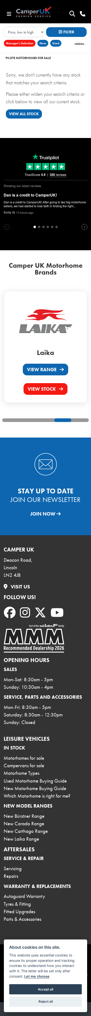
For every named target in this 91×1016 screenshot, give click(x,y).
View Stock (42, 389)
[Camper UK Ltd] (37, 12)
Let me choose (37, 976)
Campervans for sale (24, 765)
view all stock (24, 113)
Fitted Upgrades (19, 911)
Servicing (13, 868)
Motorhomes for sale (24, 758)
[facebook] (11, 613)
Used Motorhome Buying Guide (35, 781)
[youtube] (58, 613)
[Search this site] (72, 13)
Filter (68, 31)
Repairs (11, 876)
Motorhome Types (21, 773)
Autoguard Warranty (24, 896)
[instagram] (26, 613)
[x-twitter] (41, 613)
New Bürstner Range (24, 816)
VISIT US (19, 587)
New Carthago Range (26, 831)
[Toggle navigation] (9, 14)
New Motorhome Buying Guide (35, 788)
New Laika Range (21, 839)
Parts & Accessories (22, 919)
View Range (42, 369)
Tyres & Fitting (17, 904)
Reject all (46, 1001)
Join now (43, 514)
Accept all (45, 989)
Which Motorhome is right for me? (37, 796)
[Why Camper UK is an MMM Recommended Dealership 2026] (34, 638)
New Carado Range (24, 823)
